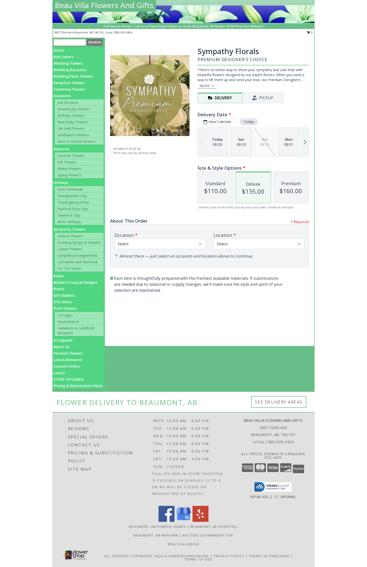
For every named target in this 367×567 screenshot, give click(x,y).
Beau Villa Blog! (183, 544)
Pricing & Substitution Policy (78, 385)
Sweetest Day (68, 215)
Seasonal (61, 148)
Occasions (62, 95)
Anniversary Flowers (73, 109)
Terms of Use (198, 559)
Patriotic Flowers (68, 353)
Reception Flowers (69, 82)
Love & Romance (67, 359)
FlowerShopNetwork (186, 556)
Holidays (60, 182)
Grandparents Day (72, 195)
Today (249, 121)
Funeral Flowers (70, 236)
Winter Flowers (69, 168)
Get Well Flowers (71, 128)
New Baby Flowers (72, 122)
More (204, 85)
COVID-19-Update (68, 379)
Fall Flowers (67, 162)
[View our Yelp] (200, 520)
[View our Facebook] (167, 520)
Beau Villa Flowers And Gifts (104, 5)
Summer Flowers (71, 155)
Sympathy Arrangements (77, 255)
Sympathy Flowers (69, 229)
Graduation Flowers (73, 135)
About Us (61, 346)
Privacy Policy (229, 556)
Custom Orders (66, 366)
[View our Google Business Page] (183, 520)
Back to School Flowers (76, 141)
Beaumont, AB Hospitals (214, 526)
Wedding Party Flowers (73, 76)
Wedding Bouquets (69, 69)
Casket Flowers (69, 249)
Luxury (59, 372)
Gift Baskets (64, 295)
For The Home (69, 268)
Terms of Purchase (269, 556)
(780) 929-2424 (123, 32)
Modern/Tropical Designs (75, 282)
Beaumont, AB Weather (156, 535)
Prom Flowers (65, 308)
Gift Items (62, 301)
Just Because (67, 102)
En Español (62, 340)
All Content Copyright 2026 (133, 556)
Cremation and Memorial (77, 262)
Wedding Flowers (68, 63)
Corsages (65, 315)
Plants (58, 288)
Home (58, 50)
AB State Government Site (207, 535)
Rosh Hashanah (70, 189)
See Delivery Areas (279, 402)
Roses (58, 276)
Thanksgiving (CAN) (73, 202)
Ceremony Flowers (69, 89)
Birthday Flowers (71, 115)
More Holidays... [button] (70, 221)
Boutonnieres (68, 321)
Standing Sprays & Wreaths (79, 242)
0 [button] (311, 32)
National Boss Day (72, 208)
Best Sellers (63, 56)
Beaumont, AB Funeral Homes (157, 526)
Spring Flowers (69, 175)
